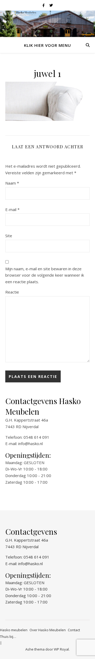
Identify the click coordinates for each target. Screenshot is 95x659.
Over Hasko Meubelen (48, 630)
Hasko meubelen (13, 630)
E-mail (12, 209)
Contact (74, 630)
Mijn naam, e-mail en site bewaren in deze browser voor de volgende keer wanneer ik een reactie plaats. (44, 275)
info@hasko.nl (30, 443)
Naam (12, 183)
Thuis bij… (8, 636)
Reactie (12, 292)
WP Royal (61, 649)
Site (8, 235)
